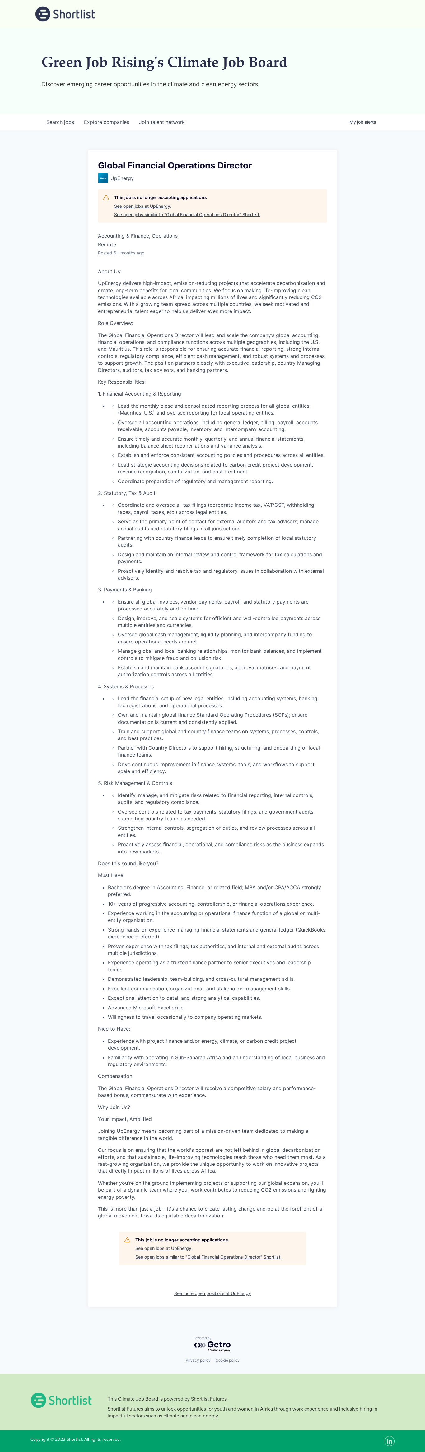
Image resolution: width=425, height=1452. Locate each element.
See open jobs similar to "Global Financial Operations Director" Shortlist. (187, 214)
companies (106, 122)
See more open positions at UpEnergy (212, 1293)
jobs (60, 122)
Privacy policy (198, 1360)
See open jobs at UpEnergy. (142, 206)
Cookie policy (228, 1360)
